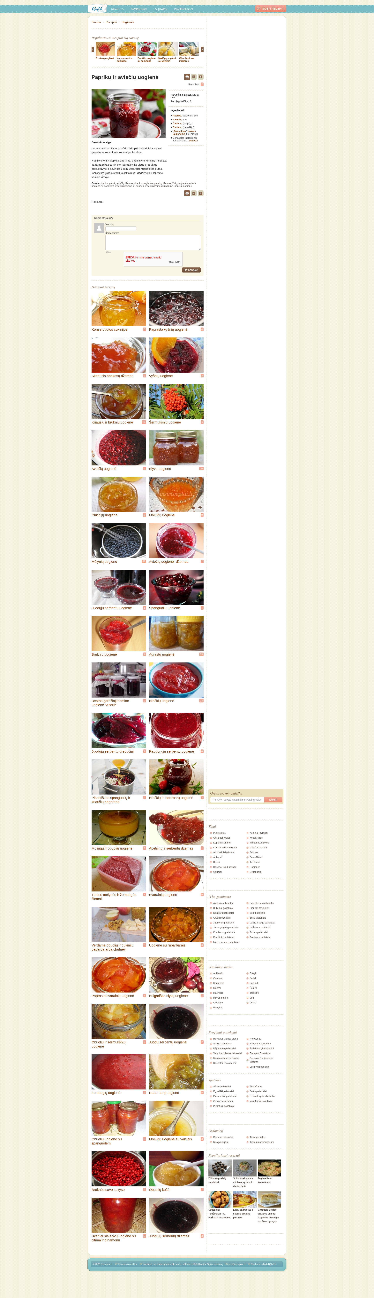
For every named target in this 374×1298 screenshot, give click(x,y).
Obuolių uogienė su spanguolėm (107, 1141)
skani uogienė (107, 183)
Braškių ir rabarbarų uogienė (171, 798)
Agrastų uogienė (162, 654)
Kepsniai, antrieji (222, 842)
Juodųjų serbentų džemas (169, 1236)
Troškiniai (255, 862)
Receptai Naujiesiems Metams (261, 1060)
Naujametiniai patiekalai (226, 1058)
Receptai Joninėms (260, 1053)
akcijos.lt (193, 140)
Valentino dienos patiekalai (227, 1053)
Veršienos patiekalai (260, 927)
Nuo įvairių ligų (221, 1142)
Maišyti (217, 988)
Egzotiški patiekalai (223, 1091)
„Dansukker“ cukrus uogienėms (184, 132)
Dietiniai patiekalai (223, 1137)
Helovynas (255, 1038)
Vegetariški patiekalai (261, 1101)
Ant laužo (218, 973)
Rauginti (217, 1007)
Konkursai (139, 8)
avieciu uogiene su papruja (129, 186)
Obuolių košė (159, 1190)
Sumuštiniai (256, 857)
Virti (174, 183)
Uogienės (128, 22)
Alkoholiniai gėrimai (223, 852)
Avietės (177, 119)
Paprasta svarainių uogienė (113, 996)
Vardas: (109, 224)
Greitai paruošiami (223, 1101)
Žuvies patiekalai (259, 932)
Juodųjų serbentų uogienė (112, 608)
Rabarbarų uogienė (164, 1093)
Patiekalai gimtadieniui (262, 1048)
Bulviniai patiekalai (223, 908)
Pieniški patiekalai (259, 908)
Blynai (216, 862)
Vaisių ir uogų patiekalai (262, 922)
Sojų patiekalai (258, 913)
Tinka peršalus (257, 1137)
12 (144, 422)
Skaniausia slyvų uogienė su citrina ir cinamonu (114, 1238)
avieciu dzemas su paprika (159, 186)
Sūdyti (253, 978)
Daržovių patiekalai (223, 913)
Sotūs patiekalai (258, 1091)
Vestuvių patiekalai (260, 1066)
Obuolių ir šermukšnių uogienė (108, 1044)
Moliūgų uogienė (162, 515)
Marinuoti (218, 993)
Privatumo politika (127, 1264)
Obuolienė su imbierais (186, 59)
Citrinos (177, 123)
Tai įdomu (160, 8)
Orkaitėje (218, 1002)
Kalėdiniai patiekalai (260, 1043)
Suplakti (254, 983)
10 (201, 468)
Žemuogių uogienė (106, 1093)
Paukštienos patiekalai (262, 903)
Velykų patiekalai (222, 1043)
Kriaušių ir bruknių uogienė (112, 422)
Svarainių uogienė (163, 895)
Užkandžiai (256, 872)
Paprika (177, 115)
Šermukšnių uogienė (165, 422)
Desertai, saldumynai (224, 867)
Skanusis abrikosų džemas (112, 376)
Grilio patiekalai (221, 837)
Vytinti (253, 1002)
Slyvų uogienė (160, 469)
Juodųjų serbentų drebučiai (113, 751)
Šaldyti (253, 988)
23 (201, 700)
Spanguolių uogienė (164, 608)
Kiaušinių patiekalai (223, 937)
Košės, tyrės (256, 837)
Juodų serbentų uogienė (168, 1042)
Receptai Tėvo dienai (224, 1063)
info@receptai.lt (236, 1264)
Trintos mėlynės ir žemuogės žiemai (114, 897)
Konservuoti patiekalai (225, 847)
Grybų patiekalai (222, 917)
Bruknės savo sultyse (108, 1190)
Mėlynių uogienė (104, 562)
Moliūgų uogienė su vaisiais (167, 59)
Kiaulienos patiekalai (224, 932)
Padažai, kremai (258, 847)
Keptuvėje (218, 983)
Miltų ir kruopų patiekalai (226, 942)
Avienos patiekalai (223, 903)
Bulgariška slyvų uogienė (168, 996)
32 (144, 561)
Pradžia (96, 22)
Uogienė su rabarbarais (167, 945)
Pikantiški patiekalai (223, 1106)
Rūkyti (253, 973)
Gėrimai (217, 872)
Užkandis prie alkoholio (262, 1096)
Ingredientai (183, 8)
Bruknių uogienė (105, 58)
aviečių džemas (124, 183)
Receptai (117, 8)
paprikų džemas (162, 183)
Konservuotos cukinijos (124, 59)
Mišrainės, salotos (259, 842)
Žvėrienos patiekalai (260, 937)
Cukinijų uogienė (104, 515)
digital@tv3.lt (269, 1264)
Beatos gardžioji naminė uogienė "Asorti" (110, 703)
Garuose (217, 978)
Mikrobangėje (220, 997)
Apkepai (217, 857)
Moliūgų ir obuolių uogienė (112, 848)
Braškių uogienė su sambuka (147, 59)
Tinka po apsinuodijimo (262, 1142)
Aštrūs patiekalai (222, 1086)
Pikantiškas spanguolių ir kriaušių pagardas (111, 800)
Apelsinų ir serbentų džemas (171, 848)
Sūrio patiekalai (258, 917)
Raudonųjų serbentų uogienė (171, 751)
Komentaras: (112, 233)
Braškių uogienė (161, 701)
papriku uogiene (183, 186)
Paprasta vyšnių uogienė (168, 329)
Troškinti (254, 993)
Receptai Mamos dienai (225, 1038)
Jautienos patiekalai (224, 922)
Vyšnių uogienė (161, 376)
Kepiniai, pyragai (259, 833)
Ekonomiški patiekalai (224, 1096)
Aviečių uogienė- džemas (168, 562)
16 (201, 654)
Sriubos (254, 852)
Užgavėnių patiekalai (224, 1048)
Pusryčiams (219, 833)
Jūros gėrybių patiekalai (226, 927)
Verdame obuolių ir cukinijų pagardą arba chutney (112, 947)
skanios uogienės (143, 183)
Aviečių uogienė (104, 469)
